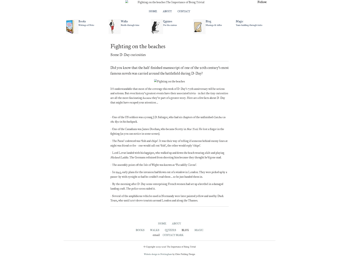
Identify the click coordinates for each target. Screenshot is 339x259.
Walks (154, 230)
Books (140, 230)
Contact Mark (173, 235)
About (167, 11)
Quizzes (170, 230)
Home (153, 11)
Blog (185, 230)
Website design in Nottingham (158, 254)
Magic (199, 230)
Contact (183, 11)
